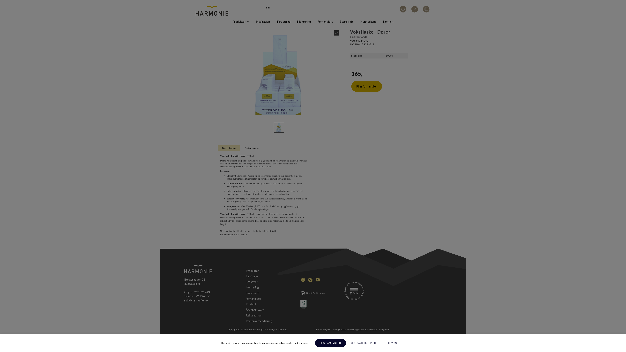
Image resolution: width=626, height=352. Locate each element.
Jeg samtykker (330, 343)
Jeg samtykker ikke (364, 343)
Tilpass (392, 343)
